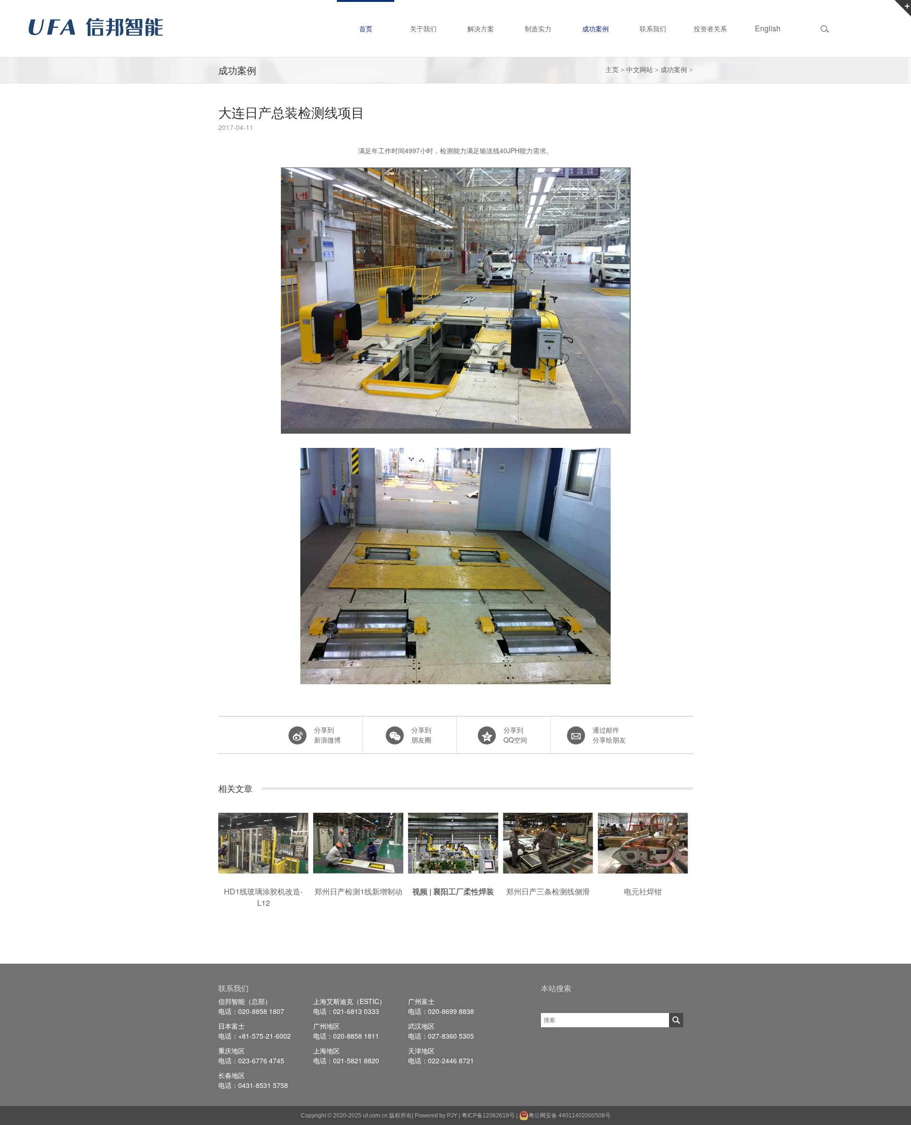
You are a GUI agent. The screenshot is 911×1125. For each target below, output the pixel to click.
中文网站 (639, 70)
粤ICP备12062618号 (488, 1115)
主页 (612, 70)
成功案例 (673, 70)
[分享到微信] (409, 734)
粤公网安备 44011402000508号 (570, 1115)
